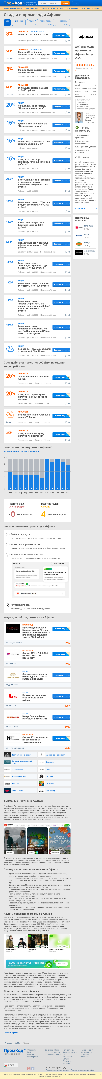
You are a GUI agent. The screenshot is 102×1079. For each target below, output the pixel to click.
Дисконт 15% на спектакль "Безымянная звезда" (32, 124)
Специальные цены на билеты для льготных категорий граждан (35, 676)
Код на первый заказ (46, 22)
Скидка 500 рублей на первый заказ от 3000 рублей (34, 53)
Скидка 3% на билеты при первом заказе (32, 71)
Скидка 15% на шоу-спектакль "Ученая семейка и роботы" (34, 161)
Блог (75, 3)
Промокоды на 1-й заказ (52, 8)
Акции (31, 21)
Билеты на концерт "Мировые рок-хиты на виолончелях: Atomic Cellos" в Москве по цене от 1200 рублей (34, 306)
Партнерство (32, 1057)
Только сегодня (86, 1050)
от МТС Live (11, 706)
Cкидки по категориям (12, 8)
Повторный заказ (63, 22)
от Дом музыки (12, 685)
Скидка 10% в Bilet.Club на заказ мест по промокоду (35, 655)
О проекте (31, 1050)
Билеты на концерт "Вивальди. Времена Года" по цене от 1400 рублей (33, 265)
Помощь (30, 1054)
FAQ (29, 1052)
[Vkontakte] (32, 1068)
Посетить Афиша (11, 1033)
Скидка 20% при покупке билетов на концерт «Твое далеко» (32, 396)
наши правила (81, 1074)
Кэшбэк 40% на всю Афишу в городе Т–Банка (34, 415)
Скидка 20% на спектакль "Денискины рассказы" (32, 107)
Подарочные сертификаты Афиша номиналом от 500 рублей (33, 245)
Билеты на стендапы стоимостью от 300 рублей (34, 697)
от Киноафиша (12, 727)
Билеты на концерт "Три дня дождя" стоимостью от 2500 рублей (34, 204)
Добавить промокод (53, 1054)
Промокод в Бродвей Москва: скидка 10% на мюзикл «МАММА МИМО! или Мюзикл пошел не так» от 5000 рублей (36, 632)
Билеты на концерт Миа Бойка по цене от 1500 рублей (31, 225)
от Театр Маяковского (15, 748)
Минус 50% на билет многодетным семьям (34, 717)
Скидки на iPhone (52, 1050)
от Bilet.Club (11, 664)
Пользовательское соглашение (57, 1070)
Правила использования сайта (82, 1070)
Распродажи (72, 8)
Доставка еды (32, 8)
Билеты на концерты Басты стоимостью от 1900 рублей (33, 284)
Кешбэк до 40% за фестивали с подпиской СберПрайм (34, 350)
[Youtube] (29, 1068)
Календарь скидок (52, 1052)
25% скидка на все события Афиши (33, 377)
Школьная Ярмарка (90, 8)
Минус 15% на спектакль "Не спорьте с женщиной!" (34, 142)
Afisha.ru (80, 208)
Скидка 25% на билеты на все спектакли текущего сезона (35, 739)
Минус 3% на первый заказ (33, 34)
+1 (69, 41)
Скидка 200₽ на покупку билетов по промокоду (31, 434)
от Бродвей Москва (14, 643)
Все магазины (86, 1052)
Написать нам (68, 1050)
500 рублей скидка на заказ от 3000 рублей (33, 89)
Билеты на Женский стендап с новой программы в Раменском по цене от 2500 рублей (34, 183)
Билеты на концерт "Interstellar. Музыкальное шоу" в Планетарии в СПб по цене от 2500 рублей (34, 330)
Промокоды (19, 21)
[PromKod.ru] (14, 3)
